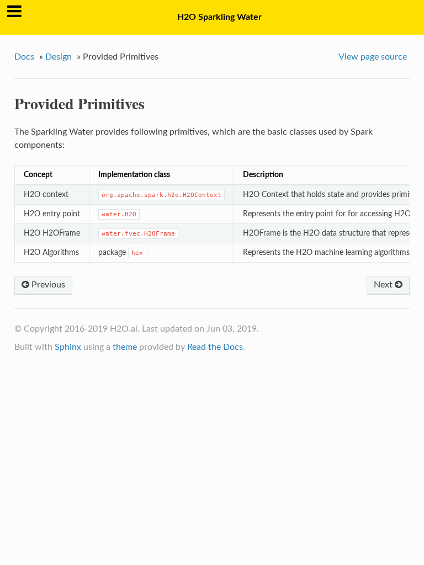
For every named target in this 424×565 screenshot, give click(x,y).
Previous (47, 284)
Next (384, 284)
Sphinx (68, 347)
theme (125, 347)
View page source (372, 56)
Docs (24, 56)
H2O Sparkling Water (219, 17)
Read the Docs (215, 347)
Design (58, 56)
